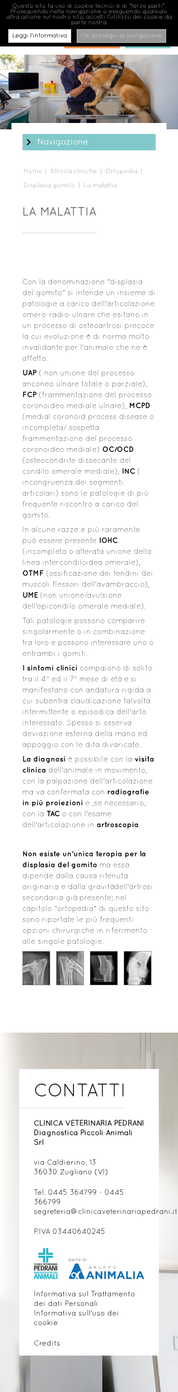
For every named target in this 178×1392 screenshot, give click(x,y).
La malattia (100, 186)
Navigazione (62, 142)
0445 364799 (72, 1193)
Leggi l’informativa (39, 36)
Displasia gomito (49, 186)
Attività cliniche (73, 171)
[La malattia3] (104, 968)
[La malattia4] (138, 968)
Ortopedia (121, 171)
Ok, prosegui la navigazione (121, 36)
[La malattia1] (36, 968)
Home (33, 171)
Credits (47, 1344)
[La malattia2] (70, 968)
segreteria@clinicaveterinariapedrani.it (106, 1212)
